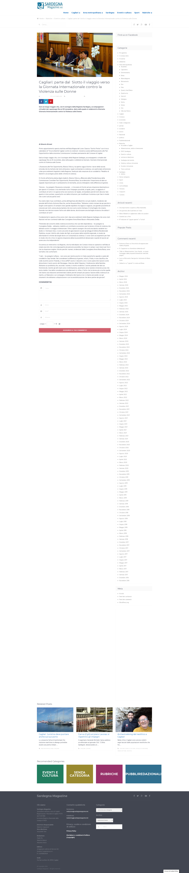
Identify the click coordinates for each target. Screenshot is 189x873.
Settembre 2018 (124, 516)
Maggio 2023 (123, 359)
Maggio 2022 (123, 391)
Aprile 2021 (122, 430)
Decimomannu (125, 73)
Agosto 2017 (123, 554)
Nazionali (122, 135)
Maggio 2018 (123, 527)
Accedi (121, 594)
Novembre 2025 (124, 291)
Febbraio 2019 (123, 501)
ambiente (122, 62)
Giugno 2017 (123, 560)
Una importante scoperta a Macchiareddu (132, 208)
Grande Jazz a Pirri (125, 216)
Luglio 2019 (122, 486)
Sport (136, 13)
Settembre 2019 (124, 480)
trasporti (122, 192)
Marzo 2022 (123, 397)
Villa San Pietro (126, 111)
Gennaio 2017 (123, 575)
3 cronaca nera (123, 56)
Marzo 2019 (123, 498)
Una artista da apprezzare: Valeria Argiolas (133, 244)
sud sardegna (123, 186)
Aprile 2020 (123, 459)
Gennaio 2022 (123, 403)
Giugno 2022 (123, 388)
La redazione (44, 96)
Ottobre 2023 (123, 350)
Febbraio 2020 (124, 465)
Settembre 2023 (124, 353)
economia (122, 120)
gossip (121, 126)
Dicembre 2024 (124, 315)
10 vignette (123, 53)
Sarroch (123, 96)
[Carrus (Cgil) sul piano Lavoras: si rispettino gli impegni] (94, 719)
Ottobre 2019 (123, 477)
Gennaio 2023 (123, 368)
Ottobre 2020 (124, 448)
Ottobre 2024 (124, 320)
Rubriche (146, 13)
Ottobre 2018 (123, 513)
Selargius (124, 99)
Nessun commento (91, 96)
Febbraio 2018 (123, 536)
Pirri (122, 84)
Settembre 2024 (124, 323)
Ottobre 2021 (123, 412)
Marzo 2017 (123, 569)
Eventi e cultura (124, 13)
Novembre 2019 (124, 474)
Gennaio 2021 (123, 439)
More (70, 749)
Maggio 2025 (123, 306)
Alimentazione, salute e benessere (132, 148)
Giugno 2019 (123, 489)
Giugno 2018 (123, 524)
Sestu (123, 102)
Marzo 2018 (123, 533)
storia (121, 183)
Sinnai (123, 105)
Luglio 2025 (123, 300)
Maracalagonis (125, 78)
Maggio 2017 (123, 563)
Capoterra (124, 70)
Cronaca (121, 117)
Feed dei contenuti (125, 596)
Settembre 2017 (124, 551)
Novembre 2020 (124, 445)
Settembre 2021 (124, 415)
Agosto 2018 (123, 518)
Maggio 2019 (123, 492)
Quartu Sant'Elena (126, 90)
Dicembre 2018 (124, 507)
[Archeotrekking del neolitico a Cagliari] (134, 719)
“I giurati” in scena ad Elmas (135, 263)
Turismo (121, 195)
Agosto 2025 (123, 297)
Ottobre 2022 (123, 377)
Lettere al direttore (127, 157)
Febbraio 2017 (123, 572)
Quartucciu (124, 93)
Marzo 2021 (123, 433)
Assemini (124, 67)
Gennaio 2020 (123, 468)
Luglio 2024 (123, 329)
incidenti (122, 129)
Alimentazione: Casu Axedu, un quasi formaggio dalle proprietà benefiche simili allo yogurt (133, 253)
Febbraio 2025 (124, 309)
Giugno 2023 (123, 356)
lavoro (121, 132)
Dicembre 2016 (124, 578)
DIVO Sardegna (126, 151)
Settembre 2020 (124, 451)
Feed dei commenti (125, 599)
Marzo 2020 (123, 462)
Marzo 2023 (123, 362)
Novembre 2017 (124, 545)
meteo (123, 174)
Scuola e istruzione (127, 166)
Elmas (122, 75)
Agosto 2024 (123, 326)
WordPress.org (124, 602)
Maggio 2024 (123, 335)
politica (121, 138)
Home (66, 13)
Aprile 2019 (122, 495)
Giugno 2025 (123, 303)
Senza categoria (124, 177)
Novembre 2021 (124, 409)
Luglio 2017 (122, 557)
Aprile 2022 (123, 394)
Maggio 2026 (123, 276)
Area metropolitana (92, 13)
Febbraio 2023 (123, 365)
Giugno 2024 (123, 332)
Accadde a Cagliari (126, 145)
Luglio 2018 (122, 521)
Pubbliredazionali (124, 140)
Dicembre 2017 (124, 542)
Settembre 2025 (124, 294)
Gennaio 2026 (123, 285)
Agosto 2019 (123, 483)
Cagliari (74, 13)
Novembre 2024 (124, 318)
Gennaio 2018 (123, 539)
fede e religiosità (124, 123)
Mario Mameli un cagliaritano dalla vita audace (133, 214)
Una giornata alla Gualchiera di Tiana (130, 211)
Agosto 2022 (123, 383)
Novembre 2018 (124, 510)
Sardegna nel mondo (127, 160)
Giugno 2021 (123, 424)
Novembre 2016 (124, 581)
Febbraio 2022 (124, 400)
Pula (122, 87)
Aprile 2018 (122, 530)
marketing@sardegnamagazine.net (77, 818)
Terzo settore (125, 169)
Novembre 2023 (124, 347)
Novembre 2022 (124, 374)
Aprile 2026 (123, 279)
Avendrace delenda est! (137, 248)
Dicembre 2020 (124, 442)
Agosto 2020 (123, 453)
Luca (120, 258)
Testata (121, 189)
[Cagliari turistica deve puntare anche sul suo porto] (55, 719)
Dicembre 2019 (124, 471)
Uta (122, 108)
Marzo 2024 (123, 338)
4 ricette (122, 59)
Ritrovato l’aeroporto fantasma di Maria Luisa (134, 259)
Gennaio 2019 (123, 504)
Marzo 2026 (123, 282)
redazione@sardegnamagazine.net (77, 811)
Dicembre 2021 (124, 406)
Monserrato (125, 81)
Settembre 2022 (124, 380)
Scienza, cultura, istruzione (129, 163)
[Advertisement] (74, 128)
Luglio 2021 (122, 421)
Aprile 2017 (122, 566)
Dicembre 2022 (124, 371)
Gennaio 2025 (123, 312)
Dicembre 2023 (124, 344)
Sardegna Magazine (52, 796)
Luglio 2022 (123, 385)
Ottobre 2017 (123, 548)
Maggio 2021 (123, 427)
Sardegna (110, 13)
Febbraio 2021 (123, 436)
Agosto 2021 (123, 418)
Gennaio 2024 (123, 341)
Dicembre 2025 (124, 288)
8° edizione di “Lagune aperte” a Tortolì (132, 219)
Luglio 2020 (123, 456)
